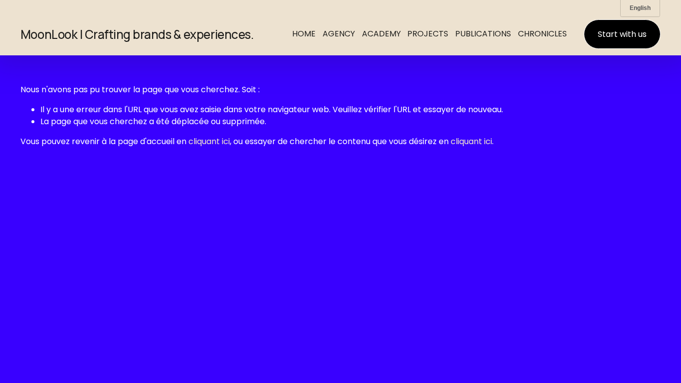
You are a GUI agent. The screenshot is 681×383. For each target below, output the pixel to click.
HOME (304, 33)
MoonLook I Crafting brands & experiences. (136, 34)
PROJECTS (427, 33)
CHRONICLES (542, 33)
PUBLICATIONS (483, 33)
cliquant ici (209, 141)
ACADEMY (381, 33)
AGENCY (339, 33)
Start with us (622, 34)
